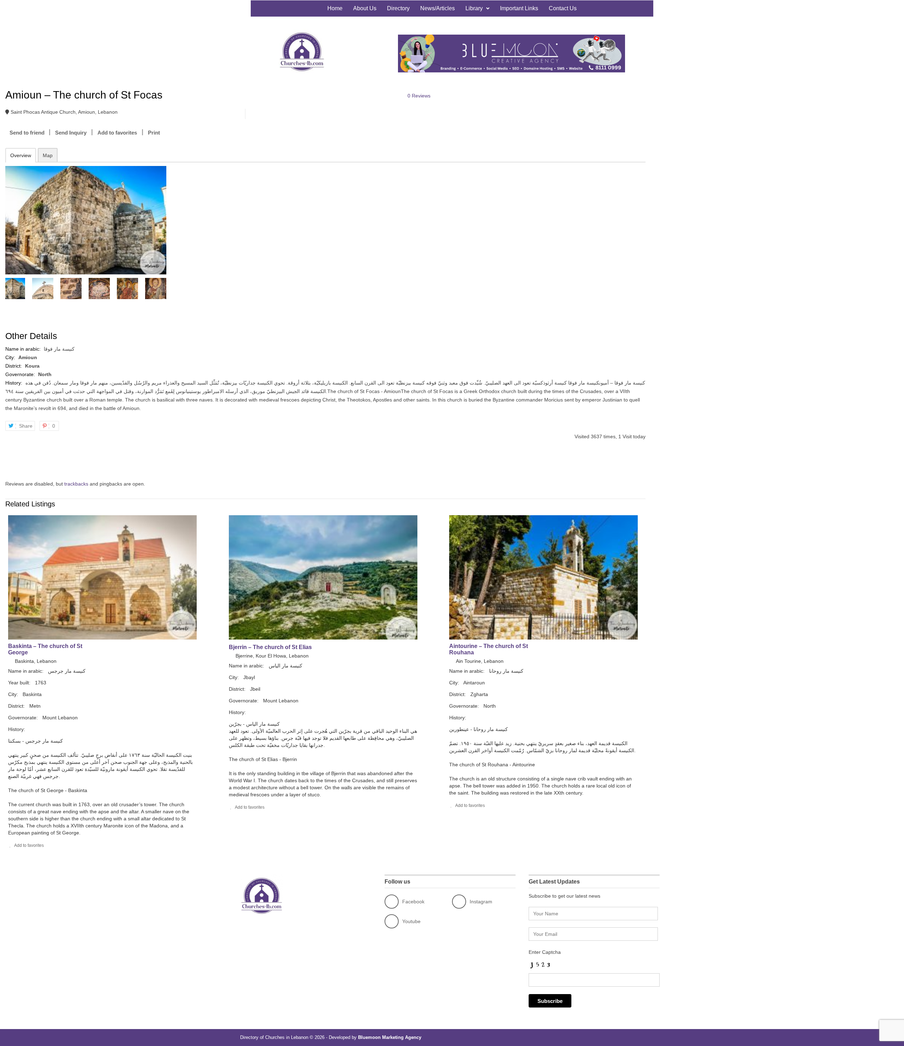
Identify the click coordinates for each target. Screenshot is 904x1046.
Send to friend (27, 133)
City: (11, 357)
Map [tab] (48, 155)
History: (14, 383)
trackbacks (76, 484)
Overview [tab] (20, 155)
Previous (8, 288)
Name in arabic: (23, 349)
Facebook (413, 901)
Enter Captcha (545, 952)
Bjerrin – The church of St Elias (270, 647)
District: (14, 366)
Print (154, 133)
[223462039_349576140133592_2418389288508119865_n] (85, 220)
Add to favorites (117, 133)
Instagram (481, 901)
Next (161, 288)
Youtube (411, 921)
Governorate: (20, 374)
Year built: (20, 682)
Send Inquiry (71, 133)
